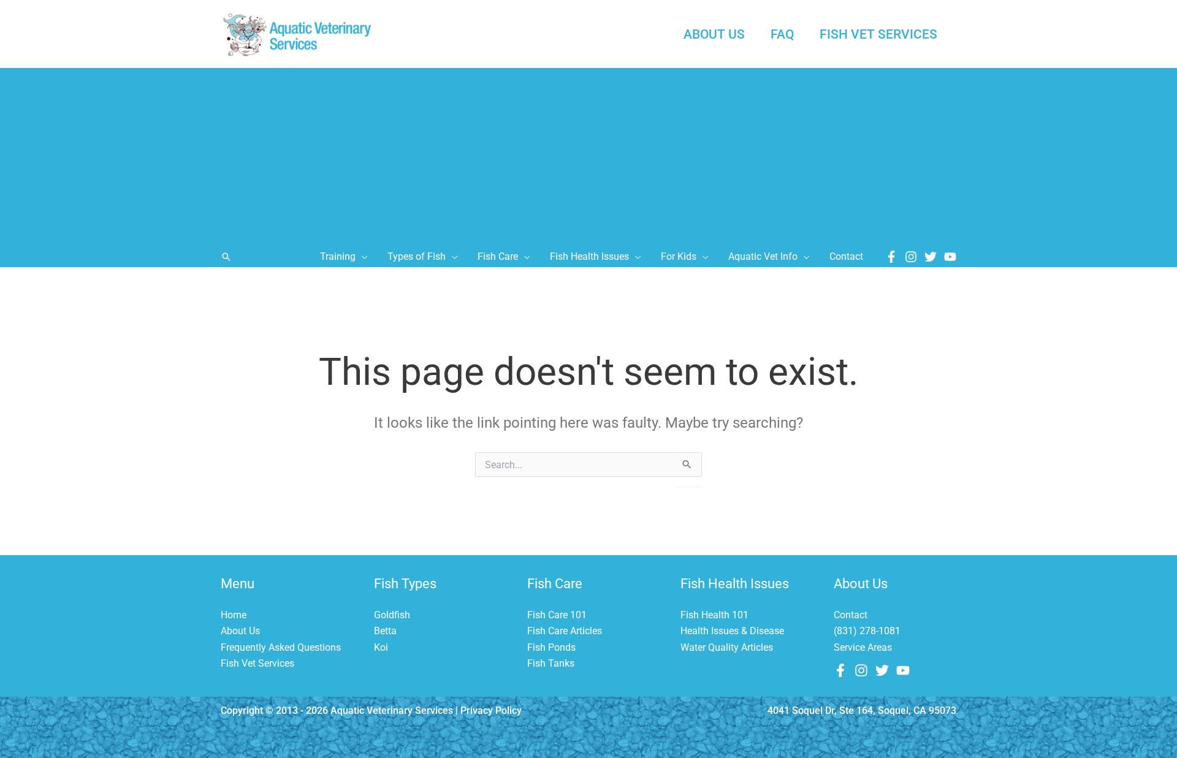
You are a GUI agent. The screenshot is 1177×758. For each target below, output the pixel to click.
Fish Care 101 (557, 615)
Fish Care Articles (564, 631)
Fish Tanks (550, 663)
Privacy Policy (491, 710)
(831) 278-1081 (867, 631)
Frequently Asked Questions (281, 647)
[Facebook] (891, 257)
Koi (381, 647)
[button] (226, 256)
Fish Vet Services (257, 663)
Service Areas (863, 647)
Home (233, 615)
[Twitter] (930, 257)
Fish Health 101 (714, 615)
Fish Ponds (551, 647)
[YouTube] (950, 257)
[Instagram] (911, 257)
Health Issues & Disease (732, 631)
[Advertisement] (588, 154)
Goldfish (392, 615)
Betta (385, 631)
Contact (850, 615)
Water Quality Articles (726, 647)
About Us (240, 631)
